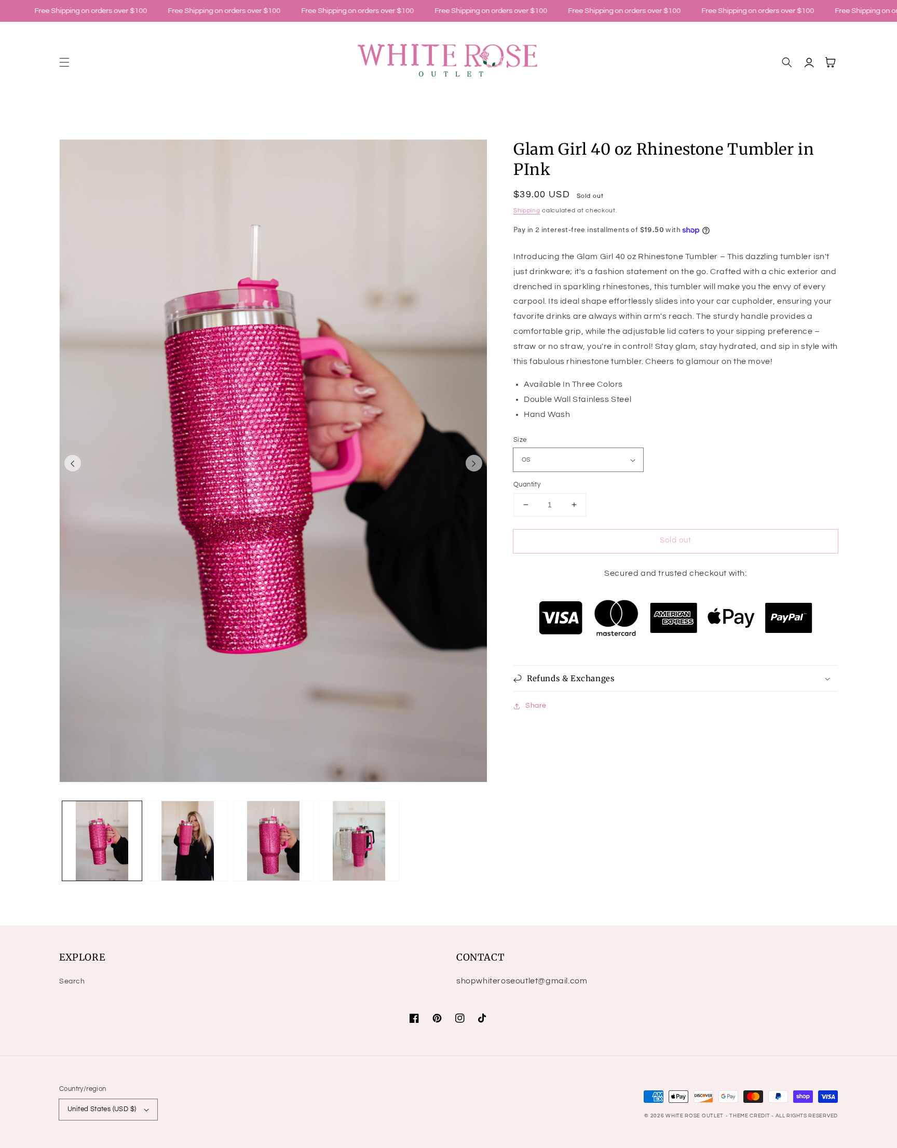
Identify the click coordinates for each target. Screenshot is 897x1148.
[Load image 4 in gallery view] (359, 841)
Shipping (526, 210)
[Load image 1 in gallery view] (102, 841)
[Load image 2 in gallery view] (187, 841)
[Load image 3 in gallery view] (273, 841)
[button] (64, 62)
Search (72, 981)
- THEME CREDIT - (751, 1115)
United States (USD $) (101, 1109)
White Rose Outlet (694, 1115)
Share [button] (536, 705)
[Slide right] (474, 463)
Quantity (526, 484)
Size (520, 439)
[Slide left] (72, 463)
